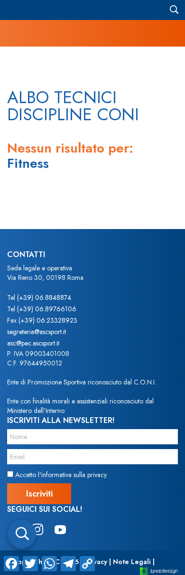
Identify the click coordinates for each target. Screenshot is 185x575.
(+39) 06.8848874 (44, 297)
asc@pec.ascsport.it (33, 343)
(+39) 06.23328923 (47, 320)
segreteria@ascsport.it (36, 331)
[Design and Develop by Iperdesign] (159, 570)
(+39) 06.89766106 (46, 309)
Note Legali (132, 561)
